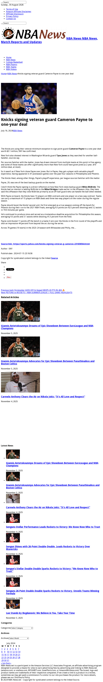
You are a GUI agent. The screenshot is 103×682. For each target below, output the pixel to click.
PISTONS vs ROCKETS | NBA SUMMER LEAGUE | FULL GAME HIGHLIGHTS (36, 292)
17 (8, 655)
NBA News (10, 60)
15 (2, 655)
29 (2, 660)
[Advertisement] (30, 50)
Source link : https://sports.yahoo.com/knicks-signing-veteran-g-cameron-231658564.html (45, 244)
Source (54, 258)
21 (19, 655)
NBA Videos (11, 69)
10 (8, 652)
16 (5, 655)
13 (16, 652)
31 (8, 660)
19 (13, 655)
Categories (6, 628)
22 (2, 657)
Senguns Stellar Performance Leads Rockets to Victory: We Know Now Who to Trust (53, 527)
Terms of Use (12, 9)
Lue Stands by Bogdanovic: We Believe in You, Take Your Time (40, 613)
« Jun (3, 663)
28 (19, 657)
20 (16, 655)
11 (11, 652)
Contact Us (11, 19)
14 (19, 652)
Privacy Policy (12, 16)
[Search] (2, 2)
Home (8, 57)
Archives (5, 638)
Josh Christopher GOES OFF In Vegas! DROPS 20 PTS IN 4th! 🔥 (33, 290)
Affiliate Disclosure (14, 14)
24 (8, 657)
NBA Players (11, 64)
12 (13, 652)
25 (11, 657)
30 (5, 660)
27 (16, 657)
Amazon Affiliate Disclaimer (18, 11)
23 (5, 657)
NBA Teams (11, 67)
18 (11, 655)
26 (13, 657)
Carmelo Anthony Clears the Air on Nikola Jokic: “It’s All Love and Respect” (43, 396)
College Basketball (14, 62)
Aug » (8, 663)
